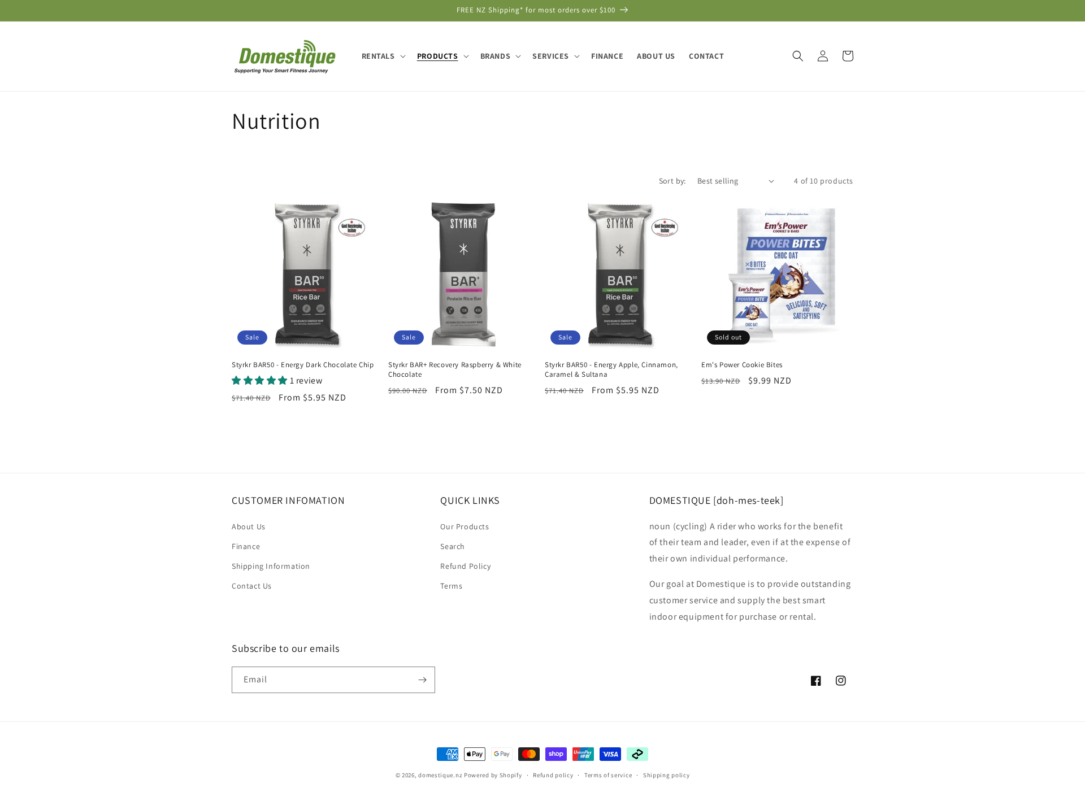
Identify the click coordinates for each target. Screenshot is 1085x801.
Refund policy (553, 775)
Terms (451, 586)
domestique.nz (440, 775)
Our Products (464, 526)
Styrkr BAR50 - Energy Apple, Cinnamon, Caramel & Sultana (611, 369)
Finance (246, 546)
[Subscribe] (422, 680)
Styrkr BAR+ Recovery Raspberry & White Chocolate (455, 369)
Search (452, 546)
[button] (382, 56)
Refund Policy (465, 566)
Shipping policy (666, 775)
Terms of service (608, 775)
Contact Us (252, 586)
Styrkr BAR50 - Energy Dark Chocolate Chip (303, 364)
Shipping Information (271, 566)
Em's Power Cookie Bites (742, 364)
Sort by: (672, 181)
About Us (249, 526)
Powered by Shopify (493, 775)
